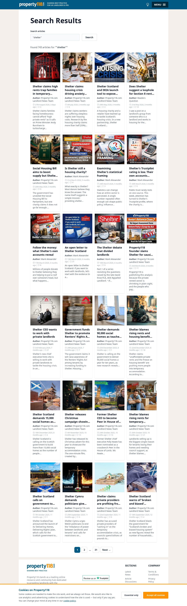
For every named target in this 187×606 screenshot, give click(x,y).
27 (47, 350)
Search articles (37, 31)
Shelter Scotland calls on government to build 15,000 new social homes (43, 504)
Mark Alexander (81, 176)
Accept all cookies (156, 595)
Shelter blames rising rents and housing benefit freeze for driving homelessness (140, 337)
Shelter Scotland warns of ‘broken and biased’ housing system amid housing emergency (140, 505)
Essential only (131, 595)
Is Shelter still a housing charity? (76, 170)
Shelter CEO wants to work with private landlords (45, 333)
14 (137, 107)
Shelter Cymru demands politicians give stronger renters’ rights (76, 504)
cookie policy (69, 600)
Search (89, 37)
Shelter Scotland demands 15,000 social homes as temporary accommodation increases (43, 423)
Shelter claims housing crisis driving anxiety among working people (75, 94)
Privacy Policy (151, 580)
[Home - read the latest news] (82, 5)
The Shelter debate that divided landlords (109, 251)
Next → (106, 549)
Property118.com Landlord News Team (45, 99)
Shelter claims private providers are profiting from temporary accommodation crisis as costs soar (109, 505)
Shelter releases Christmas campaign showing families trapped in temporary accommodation (77, 423)
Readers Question (137, 99)
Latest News (128, 573)
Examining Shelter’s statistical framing (109, 172)
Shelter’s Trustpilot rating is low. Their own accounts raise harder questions (141, 175)
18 (144, 350)
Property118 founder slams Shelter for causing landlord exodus (141, 253)
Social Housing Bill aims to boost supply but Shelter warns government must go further (45, 175)
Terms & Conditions (153, 573)
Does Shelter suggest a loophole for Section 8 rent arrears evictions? (141, 92)
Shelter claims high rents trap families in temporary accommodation (45, 92)
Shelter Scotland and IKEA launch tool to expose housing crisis (107, 92)
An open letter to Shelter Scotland (76, 249)
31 (73, 261)
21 (144, 435)
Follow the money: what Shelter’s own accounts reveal (45, 251)
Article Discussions (131, 580)
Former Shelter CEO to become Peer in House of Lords (108, 420)
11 (137, 268)
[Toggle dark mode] (148, 5)
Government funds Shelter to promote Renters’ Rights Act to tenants (77, 335)
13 (79, 435)
